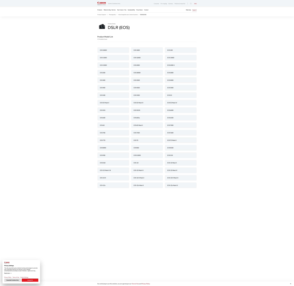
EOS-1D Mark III (139, 170)
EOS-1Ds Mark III (172, 185)
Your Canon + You (121, 9)
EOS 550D (137, 95)
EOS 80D (136, 148)
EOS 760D (170, 133)
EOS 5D (169, 95)
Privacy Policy (146, 284)
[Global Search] (191, 3)
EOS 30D (102, 80)
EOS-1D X (103, 178)
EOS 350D (137, 80)
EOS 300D (170, 72)
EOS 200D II (171, 65)
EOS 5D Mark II (104, 103)
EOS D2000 (137, 155)
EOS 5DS (102, 110)
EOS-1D (136, 163)
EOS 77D (102, 140)
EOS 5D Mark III (138, 103)
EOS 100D (137, 50)
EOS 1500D (103, 65)
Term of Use (135, 284)
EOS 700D (170, 125)
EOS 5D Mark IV (172, 103)
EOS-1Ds (102, 185)
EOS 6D (102, 125)
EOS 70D (102, 133)
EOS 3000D (137, 72)
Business (170, 3)
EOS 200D (137, 65)
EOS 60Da (137, 118)
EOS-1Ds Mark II (139, 185)
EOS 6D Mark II (138, 125)
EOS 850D (170, 148)
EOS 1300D (170, 57)
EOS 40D (102, 88)
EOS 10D (170, 50)
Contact (146, 9)
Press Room (139, 9)
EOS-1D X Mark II (139, 178)
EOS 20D (102, 72)
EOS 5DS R (137, 110)
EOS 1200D (137, 57)
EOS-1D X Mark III (172, 178)
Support (194, 9)
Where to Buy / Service (110, 9)
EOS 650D (170, 118)
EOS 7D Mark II (172, 140)
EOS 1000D (103, 50)
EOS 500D (170, 88)
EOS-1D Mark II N (105, 170)
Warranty (188, 9)
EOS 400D (170, 80)
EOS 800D (103, 148)
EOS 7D (136, 140)
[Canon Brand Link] (101, 3)
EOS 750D (137, 133)
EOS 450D (137, 88)
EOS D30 (170, 155)
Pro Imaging (164, 3)
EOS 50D (102, 95)
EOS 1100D (103, 57)
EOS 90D (102, 155)
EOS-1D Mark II (172, 163)
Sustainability (131, 9)
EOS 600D (170, 110)
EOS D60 (102, 163)
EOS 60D (102, 118)
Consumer (156, 3)
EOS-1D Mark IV (172, 170)
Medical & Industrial (179, 3)
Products (99, 9)
